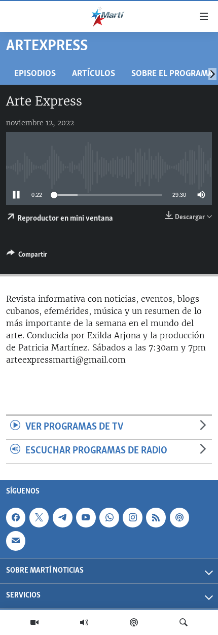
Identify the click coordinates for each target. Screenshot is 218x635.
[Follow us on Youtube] (85, 517)
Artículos (93, 74)
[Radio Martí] (84, 622)
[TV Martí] (34, 622)
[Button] (27, 256)
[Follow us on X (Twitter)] (39, 517)
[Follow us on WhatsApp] (109, 517)
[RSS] (155, 517)
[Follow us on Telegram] (62, 517)
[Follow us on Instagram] (132, 517)
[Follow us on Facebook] (15, 517)
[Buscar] (183, 622)
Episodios (35, 74)
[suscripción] (15, 540)
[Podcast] (134, 622)
